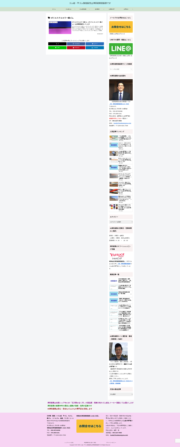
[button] (131, 69)
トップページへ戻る (69, 442)
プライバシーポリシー (111, 442)
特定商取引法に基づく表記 (90, 442)
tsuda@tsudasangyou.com (122, 123)
